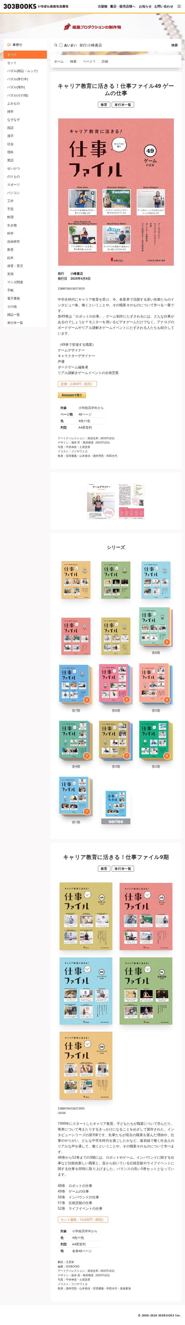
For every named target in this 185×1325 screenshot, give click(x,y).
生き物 (12, 225)
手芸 (10, 209)
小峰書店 (76, 273)
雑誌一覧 (13, 314)
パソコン (13, 192)
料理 (10, 217)
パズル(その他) (17, 95)
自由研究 (13, 241)
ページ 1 (89, 61)
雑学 (10, 111)
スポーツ (13, 184)
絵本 (10, 257)
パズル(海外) (16, 87)
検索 (174, 45)
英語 (10, 160)
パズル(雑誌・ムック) (22, 71)
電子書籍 (13, 298)
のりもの (13, 176)
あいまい (70, 45)
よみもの (13, 103)
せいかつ (13, 168)
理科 (10, 152)
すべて (12, 54)
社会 (10, 144)
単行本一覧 (15, 322)
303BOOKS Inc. (169, 1315)
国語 (10, 127)
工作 (10, 201)
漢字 (10, 136)
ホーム (59, 61)
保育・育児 (15, 266)
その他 (12, 306)
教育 (10, 249)
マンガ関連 (15, 282)
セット (12, 62)
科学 (10, 233)
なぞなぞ (13, 119)
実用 (10, 274)
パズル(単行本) (17, 79)
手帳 (10, 290)
